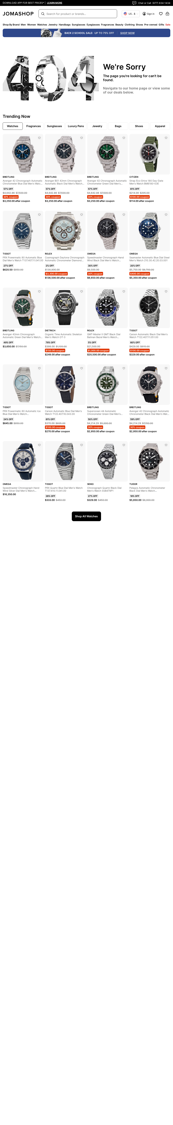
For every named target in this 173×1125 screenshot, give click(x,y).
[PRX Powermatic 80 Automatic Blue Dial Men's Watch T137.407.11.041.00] (39, 214)
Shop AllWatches (86, 516)
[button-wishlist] (161, 14)
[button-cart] (167, 14)
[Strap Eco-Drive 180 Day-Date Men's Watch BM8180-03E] (166, 137)
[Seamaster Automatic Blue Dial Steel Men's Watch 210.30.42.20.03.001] (166, 214)
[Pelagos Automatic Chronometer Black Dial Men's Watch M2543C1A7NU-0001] (166, 445)
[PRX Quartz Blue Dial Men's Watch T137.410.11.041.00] (81, 445)
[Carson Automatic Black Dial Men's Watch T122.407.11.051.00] (166, 291)
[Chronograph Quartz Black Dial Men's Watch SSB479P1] (123, 445)
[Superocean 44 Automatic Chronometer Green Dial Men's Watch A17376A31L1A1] (123, 368)
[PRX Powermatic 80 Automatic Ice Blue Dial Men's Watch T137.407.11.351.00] (39, 368)
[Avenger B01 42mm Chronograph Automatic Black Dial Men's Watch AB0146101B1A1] (81, 137)
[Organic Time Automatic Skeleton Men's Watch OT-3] (81, 291)
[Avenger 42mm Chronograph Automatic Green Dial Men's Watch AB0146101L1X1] (39, 291)
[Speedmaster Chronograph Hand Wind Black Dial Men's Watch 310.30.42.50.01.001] (123, 214)
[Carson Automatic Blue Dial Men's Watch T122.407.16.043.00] (81, 368)
